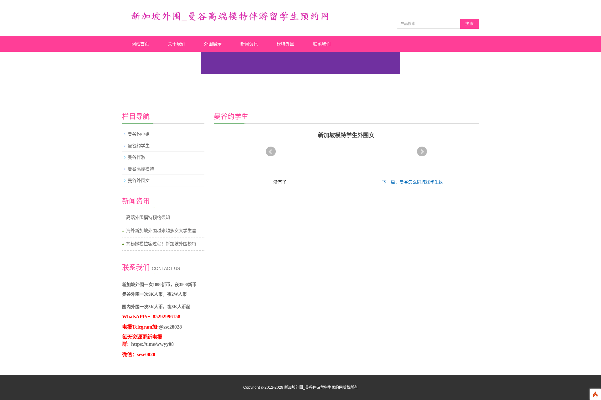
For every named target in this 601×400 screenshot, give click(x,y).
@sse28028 (170, 327)
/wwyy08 (164, 344)
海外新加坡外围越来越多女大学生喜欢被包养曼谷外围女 (181, 230)
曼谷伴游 (136, 157)
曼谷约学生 (139, 145)
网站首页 (140, 43)
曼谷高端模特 (141, 168)
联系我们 (322, 43)
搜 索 (469, 24)
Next (422, 152)
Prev (271, 152)
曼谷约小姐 (139, 134)
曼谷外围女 (139, 180)
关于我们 (176, 43)
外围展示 (213, 43)
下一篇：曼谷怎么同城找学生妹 (412, 181)
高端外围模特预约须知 (148, 217)
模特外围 (285, 43)
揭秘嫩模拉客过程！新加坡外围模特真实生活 (170, 243)
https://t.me (143, 344)
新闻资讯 (249, 43)
